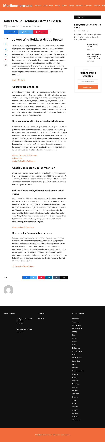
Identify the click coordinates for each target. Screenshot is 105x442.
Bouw (74, 335)
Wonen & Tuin (76, 420)
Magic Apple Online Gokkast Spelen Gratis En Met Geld (94, 56)
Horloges (75, 367)
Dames (74, 341)
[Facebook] (6, 44)
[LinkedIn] (6, 54)
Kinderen (75, 374)
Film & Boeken (77, 358)
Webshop (75, 413)
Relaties (75, 390)
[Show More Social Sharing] (50, 32)
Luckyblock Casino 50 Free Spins (87, 26)
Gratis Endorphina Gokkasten (23, 161)
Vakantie (75, 407)
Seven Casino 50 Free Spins (23, 227)
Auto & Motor (48, 5)
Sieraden (97, 5)
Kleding (71, 5)
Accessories (76, 318)
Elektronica (76, 348)
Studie (74, 403)
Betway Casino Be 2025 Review (24, 155)
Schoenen (88, 5)
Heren (74, 364)
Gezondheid (76, 361)
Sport (74, 400)
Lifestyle (75, 381)
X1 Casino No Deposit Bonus (23, 266)
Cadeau (74, 338)
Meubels (79, 5)
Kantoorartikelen (78, 371)
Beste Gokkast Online (92, 45)
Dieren (64, 5)
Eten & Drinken (77, 351)
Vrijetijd (74, 410)
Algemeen (75, 322)
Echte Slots (17, 158)
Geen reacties (26, 26)
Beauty (57, 5)
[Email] (6, 65)
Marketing (75, 384)
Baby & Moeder (77, 328)
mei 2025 (41, 318)
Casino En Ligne (18, 80)
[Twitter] (6, 49)
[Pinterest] (6, 60)
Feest (74, 354)
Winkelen (38, 5)
